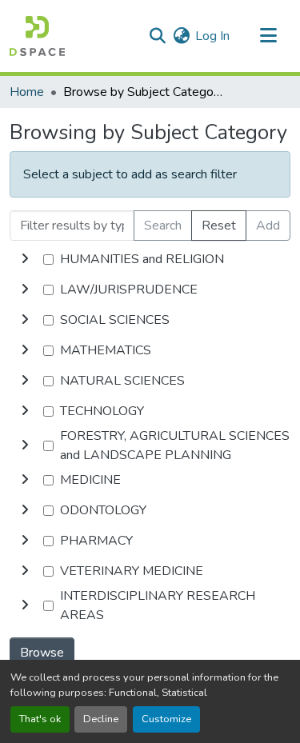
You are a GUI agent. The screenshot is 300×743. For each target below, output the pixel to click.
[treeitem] (150, 289)
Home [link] (27, 92)
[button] (37, 36)
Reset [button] (219, 225)
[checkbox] (48, 259)
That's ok (40, 719)
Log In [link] (212, 36)
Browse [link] (42, 652)
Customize (166, 719)
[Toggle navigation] (268, 36)
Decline (100, 719)
